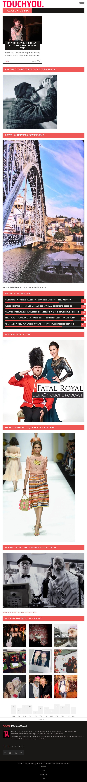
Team (43, 771)
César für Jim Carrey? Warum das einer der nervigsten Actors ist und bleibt (40, 318)
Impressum (43, 775)
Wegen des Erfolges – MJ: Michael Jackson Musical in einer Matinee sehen (38, 306)
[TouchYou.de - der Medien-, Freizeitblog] (23, 4)
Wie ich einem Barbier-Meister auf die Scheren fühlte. (20, 612)
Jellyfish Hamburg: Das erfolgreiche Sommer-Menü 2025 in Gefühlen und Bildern (42, 312)
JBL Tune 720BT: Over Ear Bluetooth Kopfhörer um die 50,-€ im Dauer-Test (38, 300)
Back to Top (42, 719)
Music (7, 61)
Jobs (43, 779)
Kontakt (43, 767)
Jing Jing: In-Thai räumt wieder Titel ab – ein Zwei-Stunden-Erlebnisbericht (39, 324)
